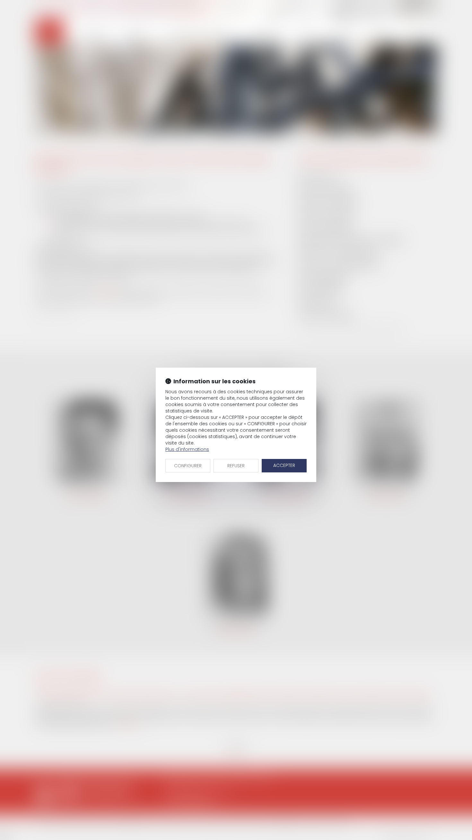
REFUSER (236, 465)
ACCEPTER (284, 465)
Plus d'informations (187, 449)
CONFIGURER (188, 465)
